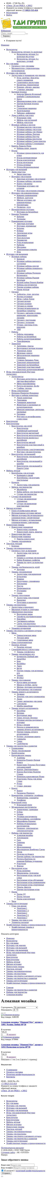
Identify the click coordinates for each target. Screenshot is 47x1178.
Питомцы (21, 414)
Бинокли (21, 259)
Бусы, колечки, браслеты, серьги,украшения (28, 79)
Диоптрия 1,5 (23, 911)
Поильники (22, 583)
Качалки (20, 216)
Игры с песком (23, 725)
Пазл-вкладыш (23, 238)
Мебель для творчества (21, 487)
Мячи (13, 633)
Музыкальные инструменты (24, 807)
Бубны (20, 812)
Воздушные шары (25, 614)
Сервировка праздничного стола (31, 626)
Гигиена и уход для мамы (22, 66)
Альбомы (21, 758)
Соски (19, 593)
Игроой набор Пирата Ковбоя (30, 282)
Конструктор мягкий (26, 442)
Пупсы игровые (24, 165)
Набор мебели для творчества (30, 492)
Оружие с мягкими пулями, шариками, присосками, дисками (29, 315)
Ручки (19, 783)
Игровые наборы (19, 256)
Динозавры (22, 400)
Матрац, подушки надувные (29, 687)
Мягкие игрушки (14, 508)
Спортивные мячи (25, 640)
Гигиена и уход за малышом (23, 551)
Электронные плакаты (27, 249)
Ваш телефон (7, 1168)
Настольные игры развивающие (31, 882)
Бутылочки (22, 576)
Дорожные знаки (24, 351)
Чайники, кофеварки (26, 113)
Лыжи (19, 699)
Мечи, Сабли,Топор (25, 299)
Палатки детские (19, 645)
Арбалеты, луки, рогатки (28, 294)
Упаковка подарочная (21, 628)
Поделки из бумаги (25, 854)
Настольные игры (19, 868)
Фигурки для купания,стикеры (30, 191)
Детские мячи (23, 638)
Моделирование (24, 847)
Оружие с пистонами (26, 320)
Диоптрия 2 (22, 913)
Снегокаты (22, 703)
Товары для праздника (16, 605)
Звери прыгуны (24, 174)
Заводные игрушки (25, 223)
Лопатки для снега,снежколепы (31, 696)
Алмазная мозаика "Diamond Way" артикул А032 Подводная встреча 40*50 (22, 1045)
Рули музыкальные (25, 242)
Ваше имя (5, 1165)
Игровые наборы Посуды (28, 136)
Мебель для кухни (25, 122)
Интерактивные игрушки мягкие (26, 513)
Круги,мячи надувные (27, 682)
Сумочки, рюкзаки (25, 89)
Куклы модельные (25, 162)
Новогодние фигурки (21, 534)
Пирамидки (22, 240)
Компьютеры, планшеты (28, 798)
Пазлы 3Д (21, 894)
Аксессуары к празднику (22, 607)
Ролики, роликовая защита (28, 736)
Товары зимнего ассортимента (25, 692)
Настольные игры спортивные (30, 885)
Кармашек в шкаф (25, 475)
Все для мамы (12, 63)
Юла (19, 252)
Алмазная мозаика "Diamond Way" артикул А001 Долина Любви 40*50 (22, 1023)
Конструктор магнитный (28, 433)
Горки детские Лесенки (27, 718)
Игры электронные (20, 391)
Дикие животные (24, 398)
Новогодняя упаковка (21, 536)
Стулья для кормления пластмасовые (26, 504)
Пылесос (21, 106)
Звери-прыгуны (18, 172)
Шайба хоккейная (25, 706)
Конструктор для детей (21, 426)
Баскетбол (21, 659)
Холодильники (23, 111)
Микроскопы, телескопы (28, 873)
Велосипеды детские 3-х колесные (26, 52)
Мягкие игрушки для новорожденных (26, 201)
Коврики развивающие (27, 195)
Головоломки (17, 748)
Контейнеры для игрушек (22, 473)
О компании (11, 1070)
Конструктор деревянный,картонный (27, 429)
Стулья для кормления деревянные (26, 500)
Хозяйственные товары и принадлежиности (26, 925)
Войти (9, 15)
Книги (14, 788)
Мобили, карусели (25, 198)
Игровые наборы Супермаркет (30, 143)
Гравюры (21, 842)
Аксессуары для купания (28, 598)
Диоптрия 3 (22, 918)
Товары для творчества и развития (21, 746)
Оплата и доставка (14, 1072)
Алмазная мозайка (25, 835)
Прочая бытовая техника (28, 103)
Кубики (20, 231)
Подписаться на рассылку (12, 1148)
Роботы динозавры (25, 334)
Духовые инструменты (27, 816)
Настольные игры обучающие (30, 880)
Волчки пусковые (25, 296)
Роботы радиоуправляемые (29, 339)
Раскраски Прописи (25, 793)
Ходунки (21, 569)
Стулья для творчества (27, 494)
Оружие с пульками (25, 322)
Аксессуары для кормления (29, 574)
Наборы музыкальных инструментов (26, 824)
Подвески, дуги (24, 207)
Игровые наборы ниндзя (28, 266)
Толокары (21, 219)
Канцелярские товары (21, 755)
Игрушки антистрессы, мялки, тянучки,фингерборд (30, 380)
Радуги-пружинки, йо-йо (28, 386)
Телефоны (21, 800)
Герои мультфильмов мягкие (24, 511)
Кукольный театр (19, 802)
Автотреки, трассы (25, 346)
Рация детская (23, 289)
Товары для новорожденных (19, 548)
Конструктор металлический (29, 435)
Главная (9, 987)
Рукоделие (21, 863)
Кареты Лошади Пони (21, 146)
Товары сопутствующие (17, 903)
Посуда (20, 586)
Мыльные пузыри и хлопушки (25, 609)
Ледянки (20, 694)
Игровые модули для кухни (29, 127)
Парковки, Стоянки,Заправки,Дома (28, 359)
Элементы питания (20, 922)
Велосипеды (11, 49)
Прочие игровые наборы (28, 287)
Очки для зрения (18, 906)
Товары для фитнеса (26, 652)
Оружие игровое (24, 303)
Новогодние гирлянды (27, 529)
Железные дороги (24, 353)
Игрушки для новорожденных (25, 193)
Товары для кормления (21, 572)
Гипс (19, 840)
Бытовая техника (19, 92)
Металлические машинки (28, 355)
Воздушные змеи (24, 715)
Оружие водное (24, 301)
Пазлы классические (26, 899)
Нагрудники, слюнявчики (28, 581)
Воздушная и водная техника (30, 348)
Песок (19, 852)
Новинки (5, 45)
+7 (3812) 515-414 (9, 1083)
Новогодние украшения (22, 527)
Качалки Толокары (19, 214)
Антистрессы (17, 376)
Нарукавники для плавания (29, 689)
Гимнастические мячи (26, 635)
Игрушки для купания (21, 176)
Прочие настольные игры (28, 889)
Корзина (6, 36)
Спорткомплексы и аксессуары (25, 649)
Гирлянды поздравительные (29, 616)
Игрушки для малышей (16, 169)
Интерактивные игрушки (22, 209)
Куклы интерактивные (27, 158)
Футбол (20, 678)
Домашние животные (26, 402)
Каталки (20, 228)
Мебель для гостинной (27, 120)
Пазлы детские (23, 896)
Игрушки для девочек (16, 73)
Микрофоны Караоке (26, 821)
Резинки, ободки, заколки (28, 87)
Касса (19, 99)
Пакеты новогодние (26, 539)
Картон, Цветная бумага (27, 769)
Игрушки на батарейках (27, 212)
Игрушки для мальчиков (17, 254)
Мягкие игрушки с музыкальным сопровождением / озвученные (26, 521)
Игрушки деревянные (26, 226)
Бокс (19, 661)
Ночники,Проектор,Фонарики (25, 393)
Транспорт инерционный (28, 362)
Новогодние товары (15, 525)
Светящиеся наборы (26, 621)
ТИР (19, 329)
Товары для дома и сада (22, 920)
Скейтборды (22, 743)
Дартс (19, 666)
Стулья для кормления (21, 496)
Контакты (10, 1077)
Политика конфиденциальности (20, 1074)
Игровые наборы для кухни (29, 129)
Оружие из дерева (25, 306)
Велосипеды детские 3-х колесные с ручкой (28, 60)
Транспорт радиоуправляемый (30, 369)
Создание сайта (8, 1152)
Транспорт (16, 343)
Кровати (15, 482)
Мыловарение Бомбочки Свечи (31, 849)
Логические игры (24, 233)
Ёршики (20, 579)
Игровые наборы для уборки (29, 132)
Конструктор (12, 421)
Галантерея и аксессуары (28, 82)
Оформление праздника (22, 612)
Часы (13, 901)
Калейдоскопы (18, 753)
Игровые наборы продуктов (29, 139)
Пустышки (21, 591)
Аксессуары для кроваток (28, 485)
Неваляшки (22, 235)
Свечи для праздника (26, 623)
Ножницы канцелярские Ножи (30, 776)
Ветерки (20, 713)
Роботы (14, 332)
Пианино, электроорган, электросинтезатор (28, 829)
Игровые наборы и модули (23, 125)
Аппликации (22, 838)
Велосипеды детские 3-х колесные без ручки (28, 55)
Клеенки (15, 546)
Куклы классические (26, 160)
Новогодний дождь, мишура (29, 532)
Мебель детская (13, 471)
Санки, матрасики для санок (29, 701)
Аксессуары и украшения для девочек (28, 75)
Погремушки (22, 205)
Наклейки (21, 619)
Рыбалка (20, 245)
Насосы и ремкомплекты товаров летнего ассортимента (30, 728)
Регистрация (11, 13)
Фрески (20, 866)
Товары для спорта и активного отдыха (23, 631)
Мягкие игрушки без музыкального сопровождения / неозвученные (27, 516)
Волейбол (21, 663)
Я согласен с (24, 1171)
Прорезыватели (24, 588)
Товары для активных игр (23, 654)
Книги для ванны (24, 183)
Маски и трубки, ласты (27, 685)
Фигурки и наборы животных (24, 395)
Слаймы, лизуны (24, 388)
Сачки (19, 741)
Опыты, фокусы (24, 887)
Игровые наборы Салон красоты (31, 141)
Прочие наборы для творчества (31, 856)
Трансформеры (23, 341)
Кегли (19, 668)
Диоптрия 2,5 (23, 915)
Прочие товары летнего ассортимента (27, 733)
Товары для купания (20, 595)
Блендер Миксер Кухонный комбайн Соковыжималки (29, 95)
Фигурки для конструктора (29, 452)
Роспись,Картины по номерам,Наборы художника (29, 860)
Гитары (20, 814)
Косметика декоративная (28, 85)
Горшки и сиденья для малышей (31, 558)
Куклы (14, 151)
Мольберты (22, 489)
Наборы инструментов (27, 285)
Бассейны (21, 711)
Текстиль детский (14, 543)
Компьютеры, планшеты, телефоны (27, 795)
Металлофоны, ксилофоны (29, 819)
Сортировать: (7, 1007)
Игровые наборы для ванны (29, 181)
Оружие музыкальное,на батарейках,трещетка (28, 309)
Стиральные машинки (27, 108)
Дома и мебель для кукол (22, 115)
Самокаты (21, 739)
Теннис (20, 675)
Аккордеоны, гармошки (27, 809)
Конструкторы (12, 423)
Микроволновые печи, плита (30, 101)
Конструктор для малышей (23, 454)
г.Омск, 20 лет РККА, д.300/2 (19, 5)
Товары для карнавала (21, 541)
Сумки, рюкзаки (24, 786)
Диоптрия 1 (22, 908)
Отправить (6, 1173)
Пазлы (14, 892)
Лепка (19, 845)
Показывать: (6, 1010)
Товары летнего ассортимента (24, 708)
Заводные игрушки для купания (31, 179)
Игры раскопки (23, 871)
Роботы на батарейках (26, 336)
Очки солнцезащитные (21, 642)
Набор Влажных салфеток (28, 560)
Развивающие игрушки (21, 221)
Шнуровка (21, 247)
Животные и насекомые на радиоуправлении (29, 406)
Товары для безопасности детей (25, 567)
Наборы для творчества (21, 833)
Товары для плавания (21, 680)
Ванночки (21, 600)
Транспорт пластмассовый (28, 367)
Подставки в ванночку (27, 602)
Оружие (15, 292)
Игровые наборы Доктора (28, 134)
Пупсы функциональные (28, 167)
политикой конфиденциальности (30, 1171)
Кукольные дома (24, 118)
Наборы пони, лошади (27, 148)
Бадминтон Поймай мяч (27, 656)
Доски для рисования (21, 751)
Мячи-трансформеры (26, 383)
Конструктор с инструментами (30, 449)
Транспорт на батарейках (28, 365)
